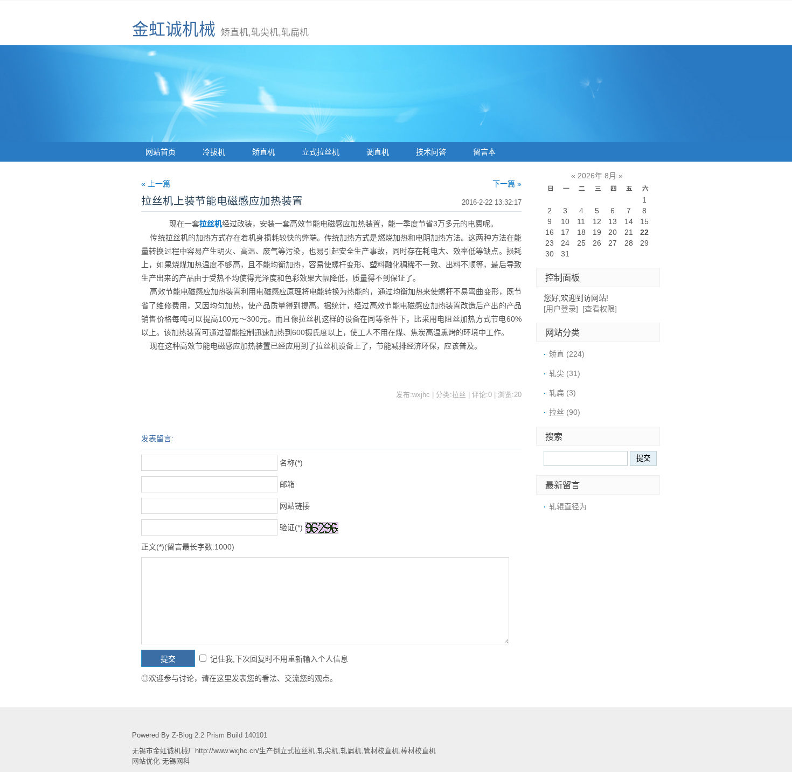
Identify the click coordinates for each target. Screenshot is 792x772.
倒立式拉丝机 (294, 751)
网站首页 (160, 152)
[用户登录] (561, 308)
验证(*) (291, 527)
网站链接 (295, 506)
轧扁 (562, 392)
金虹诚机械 (174, 29)
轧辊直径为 (568, 506)
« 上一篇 (155, 183)
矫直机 (263, 152)
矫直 (567, 354)
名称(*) (291, 462)
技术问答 (431, 152)
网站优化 (146, 761)
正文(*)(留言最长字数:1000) (187, 547)
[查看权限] (599, 308)
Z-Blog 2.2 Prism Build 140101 (219, 735)
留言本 (484, 152)
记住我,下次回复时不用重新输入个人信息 (279, 659)
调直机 (377, 152)
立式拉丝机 (320, 152)
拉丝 (564, 412)
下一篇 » (507, 183)
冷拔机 (214, 152)
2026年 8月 (597, 175)
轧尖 (564, 373)
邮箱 (287, 484)
